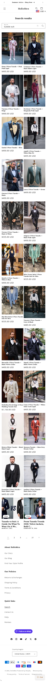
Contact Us (9, 612)
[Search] (42, 25)
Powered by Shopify (24, 671)
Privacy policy (11, 674)
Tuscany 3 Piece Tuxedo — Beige (11, 110)
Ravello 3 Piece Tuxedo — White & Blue (11, 279)
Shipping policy (37, 674)
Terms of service (24, 674)
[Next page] (38, 537)
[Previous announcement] (4, 2)
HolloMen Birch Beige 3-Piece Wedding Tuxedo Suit (12, 406)
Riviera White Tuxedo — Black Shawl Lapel (12, 448)
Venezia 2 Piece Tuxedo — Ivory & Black (33, 321)
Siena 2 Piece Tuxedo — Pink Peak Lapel (12, 67)
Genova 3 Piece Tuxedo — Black (11, 194)
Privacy (7, 593)
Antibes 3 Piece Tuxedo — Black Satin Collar (33, 490)
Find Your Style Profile (14, 563)
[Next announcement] (42, 2)
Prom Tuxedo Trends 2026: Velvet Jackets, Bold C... (34, 524)
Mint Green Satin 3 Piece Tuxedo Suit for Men (33, 275)
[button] (4, 8)
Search (7, 607)
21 (33, 537)
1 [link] (8, 537)
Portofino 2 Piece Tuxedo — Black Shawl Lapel (11, 490)
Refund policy (37, 671)
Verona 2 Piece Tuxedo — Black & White (10, 233)
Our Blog (8, 558)
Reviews (8, 622)
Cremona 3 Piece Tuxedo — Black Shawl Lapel (33, 67)
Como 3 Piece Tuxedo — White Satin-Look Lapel (34, 405)
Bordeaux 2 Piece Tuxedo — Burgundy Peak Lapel (33, 110)
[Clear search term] (37, 25)
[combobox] (23, 25)
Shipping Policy (11, 583)
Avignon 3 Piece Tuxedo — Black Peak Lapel (33, 236)
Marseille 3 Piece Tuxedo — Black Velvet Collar (11, 363)
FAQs (7, 617)
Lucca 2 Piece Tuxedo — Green (34, 189)
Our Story (8, 553)
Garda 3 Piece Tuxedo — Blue (12, 147)
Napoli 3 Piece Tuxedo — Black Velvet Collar (32, 363)
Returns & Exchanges (13, 577)
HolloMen (13, 671)
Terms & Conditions (13, 588)
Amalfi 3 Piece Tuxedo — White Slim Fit (32, 152)
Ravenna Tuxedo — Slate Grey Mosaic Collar (34, 448)
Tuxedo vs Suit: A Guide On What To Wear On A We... (11, 524)
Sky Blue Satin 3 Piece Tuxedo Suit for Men (12, 317)
